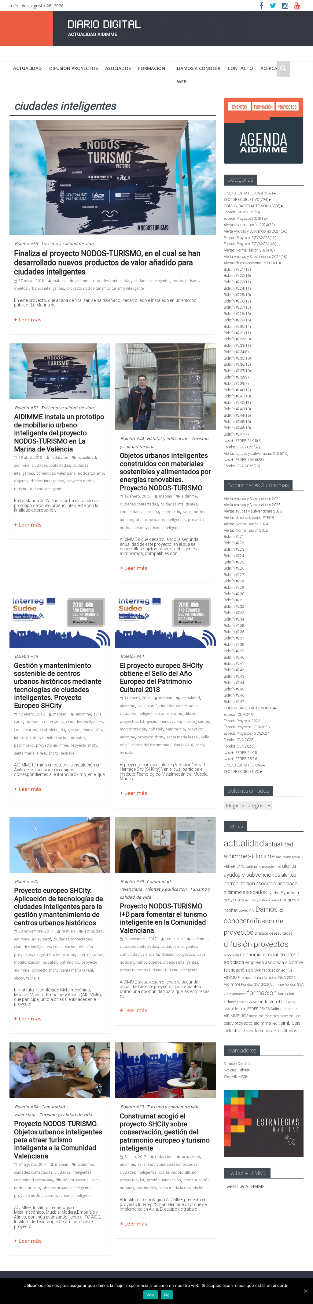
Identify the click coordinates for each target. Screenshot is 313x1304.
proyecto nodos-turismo (87, 288)
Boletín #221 (237, 269)
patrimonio (24, 745)
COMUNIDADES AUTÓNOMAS (252, 206)
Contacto (240, 68)
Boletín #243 (237, 409)
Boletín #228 (237, 314)
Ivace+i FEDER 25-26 (244, 460)
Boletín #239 (236, 384)
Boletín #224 (237, 288)
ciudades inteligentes (152, 280)
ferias (258, 978)
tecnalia (67, 753)
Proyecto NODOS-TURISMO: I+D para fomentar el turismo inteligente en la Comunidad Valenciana (163, 918)
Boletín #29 (132, 1107)
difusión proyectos (73, 68)
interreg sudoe (27, 737)
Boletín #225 (237, 295)
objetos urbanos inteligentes (39, 288)
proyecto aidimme (52, 745)
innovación (92, 729)
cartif (18, 721)
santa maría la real (30, 753)
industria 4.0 (272, 1001)
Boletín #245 (237, 422)
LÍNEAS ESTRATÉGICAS (248, 193)
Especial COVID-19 (242, 212)
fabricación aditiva (242, 970)
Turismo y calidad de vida (67, 243)
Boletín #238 (236, 377)
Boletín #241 (237, 396)
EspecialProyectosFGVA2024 (250, 244)
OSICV (229, 1024)
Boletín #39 (132, 881)
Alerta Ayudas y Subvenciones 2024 (255, 231)
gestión (74, 729)
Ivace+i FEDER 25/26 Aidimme (260, 1009)
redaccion (59, 457)
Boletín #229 (237, 320)
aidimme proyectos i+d (264, 867)
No (167, 1294)
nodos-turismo (186, 280)
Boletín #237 (237, 371)
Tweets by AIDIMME (244, 1186)
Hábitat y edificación (167, 438)
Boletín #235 (237, 358)
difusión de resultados (273, 933)
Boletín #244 (237, 415)
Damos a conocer (198, 68)
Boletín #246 (237, 428)
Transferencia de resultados (270, 1030)
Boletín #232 (237, 339)
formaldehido (249, 1002)
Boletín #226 (237, 301)
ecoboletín (170, 511)
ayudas (274, 892)
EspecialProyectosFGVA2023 (250, 238)
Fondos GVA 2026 (242, 466)
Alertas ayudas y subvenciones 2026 (256, 453)
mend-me (256, 1016)
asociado (266, 883)
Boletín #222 (237, 275)
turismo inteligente (128, 288)
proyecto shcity (84, 745)
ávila (97, 714)
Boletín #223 (237, 282)
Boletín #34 (26, 1107)
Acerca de (272, 68)
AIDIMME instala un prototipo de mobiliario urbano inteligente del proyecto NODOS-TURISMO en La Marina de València (59, 433)
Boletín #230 (237, 326)
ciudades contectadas (112, 280)
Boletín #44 (132, 438)
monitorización (55, 737)
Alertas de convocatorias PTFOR (252, 263)
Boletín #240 (237, 390)
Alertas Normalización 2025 (249, 250)
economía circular (259, 955)
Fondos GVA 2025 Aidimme (262, 984)
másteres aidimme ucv (282, 1016)
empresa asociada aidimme (274, 962)
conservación (25, 729)
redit (276, 1023)
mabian (59, 280)
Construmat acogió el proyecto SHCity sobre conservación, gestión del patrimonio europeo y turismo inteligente (165, 1132)
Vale (150, 1294)
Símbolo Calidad (237, 1064)
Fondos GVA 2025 (242, 447)
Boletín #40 (26, 881)
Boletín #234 (236, 352)
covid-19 (246, 910)
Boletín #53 (26, 243)
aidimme (82, 280)
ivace (186, 511)
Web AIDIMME (235, 1076)
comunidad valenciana (55, 473)
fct (63, 729)
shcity (53, 753)
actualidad (27, 68)
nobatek (78, 737)
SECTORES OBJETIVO (246, 199)
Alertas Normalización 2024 (249, 225)
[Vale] (305, 1291)
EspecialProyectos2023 (245, 218)
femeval (247, 978)
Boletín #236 (237, 364)
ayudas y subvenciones (262, 900)
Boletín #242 (237, 402)
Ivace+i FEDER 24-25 (243, 441)
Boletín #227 (237, 307)
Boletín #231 (237, 333)
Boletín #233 (237, 345)
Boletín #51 (26, 408)
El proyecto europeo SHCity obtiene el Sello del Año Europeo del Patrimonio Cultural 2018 (161, 678)
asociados (118, 68)
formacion (262, 993)
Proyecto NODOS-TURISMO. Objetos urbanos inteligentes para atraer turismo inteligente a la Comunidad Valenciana (58, 1140)
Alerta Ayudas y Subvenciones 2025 (255, 257)
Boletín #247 (236, 434)
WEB (182, 81)
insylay (290, 1002)
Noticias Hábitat (236, 1070)
